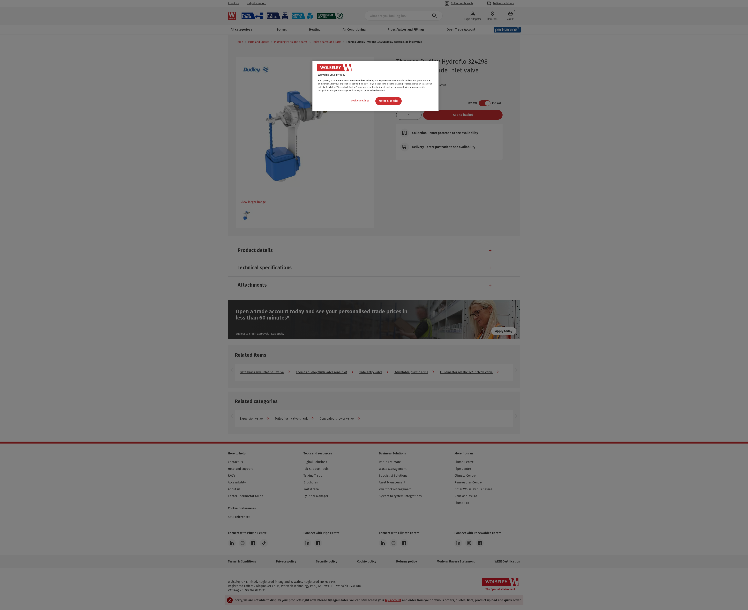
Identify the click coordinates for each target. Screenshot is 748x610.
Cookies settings (360, 100)
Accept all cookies (388, 100)
